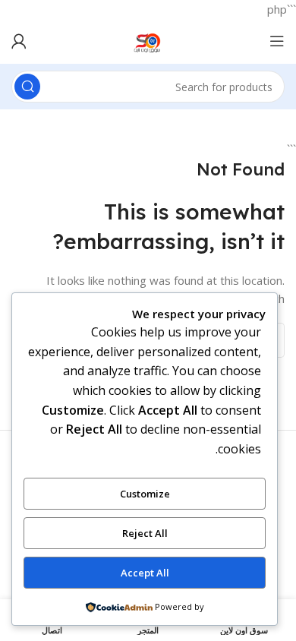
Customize (145, 493)
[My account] (19, 41)
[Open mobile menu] (277, 41)
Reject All (145, 533)
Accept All (145, 572)
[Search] (27, 86)
